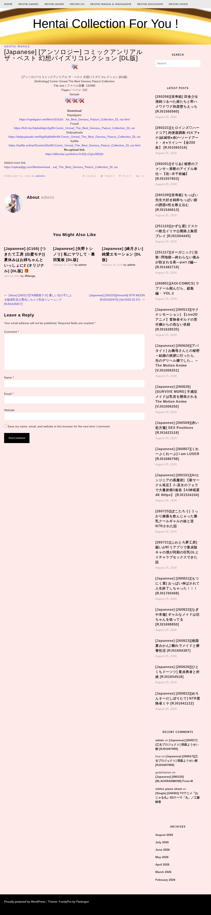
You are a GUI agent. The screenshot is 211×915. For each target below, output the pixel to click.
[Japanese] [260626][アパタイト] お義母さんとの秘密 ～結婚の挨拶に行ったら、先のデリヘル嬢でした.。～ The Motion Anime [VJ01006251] (177, 358)
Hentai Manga (17, 46)
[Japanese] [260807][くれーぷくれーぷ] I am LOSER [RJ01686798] (177, 454)
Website (9, 410)
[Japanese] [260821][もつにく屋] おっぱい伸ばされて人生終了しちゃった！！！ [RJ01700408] (177, 586)
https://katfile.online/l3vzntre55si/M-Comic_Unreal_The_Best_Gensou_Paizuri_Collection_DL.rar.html (74, 145)
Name (9, 377)
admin (40, 176)
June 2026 (162, 849)
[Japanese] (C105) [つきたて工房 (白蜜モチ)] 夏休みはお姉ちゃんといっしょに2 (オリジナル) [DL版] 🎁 (25, 260)
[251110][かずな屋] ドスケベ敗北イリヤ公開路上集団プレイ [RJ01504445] (176, 231)
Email (8, 393)
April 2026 (162, 864)
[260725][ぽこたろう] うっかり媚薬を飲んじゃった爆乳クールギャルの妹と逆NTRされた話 (176, 518)
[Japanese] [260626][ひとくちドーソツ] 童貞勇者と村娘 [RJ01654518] (177, 672)
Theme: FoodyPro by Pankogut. (68, 901)
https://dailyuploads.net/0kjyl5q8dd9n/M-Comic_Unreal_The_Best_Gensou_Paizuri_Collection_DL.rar (74, 136)
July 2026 (162, 842)
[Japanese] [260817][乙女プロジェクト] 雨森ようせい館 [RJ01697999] (177, 744)
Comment (11, 331)
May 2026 (162, 857)
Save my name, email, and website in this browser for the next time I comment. (59, 426)
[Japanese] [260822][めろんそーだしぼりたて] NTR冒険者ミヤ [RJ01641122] (177, 698)
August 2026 (164, 834)
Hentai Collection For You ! (105, 24)
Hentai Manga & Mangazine (110, 4)
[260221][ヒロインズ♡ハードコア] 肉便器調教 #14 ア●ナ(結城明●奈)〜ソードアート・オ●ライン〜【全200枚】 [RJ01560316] (177, 137)
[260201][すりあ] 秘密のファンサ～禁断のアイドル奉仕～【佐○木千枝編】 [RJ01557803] (176, 171)
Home (8, 4)
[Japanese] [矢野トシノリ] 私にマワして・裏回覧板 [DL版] (74, 254)
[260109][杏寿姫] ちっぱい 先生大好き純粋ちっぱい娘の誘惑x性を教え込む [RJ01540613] (176, 202)
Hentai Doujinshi (150, 4)
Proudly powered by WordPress (24, 901)
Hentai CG (77, 4)
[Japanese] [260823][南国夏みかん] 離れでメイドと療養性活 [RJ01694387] (177, 645)
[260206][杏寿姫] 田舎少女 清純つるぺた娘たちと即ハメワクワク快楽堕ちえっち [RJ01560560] (176, 104)
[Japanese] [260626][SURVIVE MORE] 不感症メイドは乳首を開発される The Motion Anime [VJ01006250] (176, 396)
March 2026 (163, 872)
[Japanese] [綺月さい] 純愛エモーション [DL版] (122, 254)
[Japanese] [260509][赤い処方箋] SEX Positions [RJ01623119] (177, 427)
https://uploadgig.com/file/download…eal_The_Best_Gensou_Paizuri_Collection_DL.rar (61, 167)
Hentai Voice (178, 4)
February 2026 (165, 879)
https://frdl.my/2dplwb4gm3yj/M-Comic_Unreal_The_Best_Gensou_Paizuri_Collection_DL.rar (74, 128)
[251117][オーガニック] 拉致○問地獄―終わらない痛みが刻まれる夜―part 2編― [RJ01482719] (177, 260)
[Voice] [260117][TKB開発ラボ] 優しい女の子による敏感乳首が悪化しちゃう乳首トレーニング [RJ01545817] (38, 300)
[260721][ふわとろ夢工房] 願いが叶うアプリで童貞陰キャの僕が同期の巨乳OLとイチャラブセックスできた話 (177, 552)
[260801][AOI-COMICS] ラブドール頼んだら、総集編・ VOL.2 (177, 288)
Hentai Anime (54, 4)
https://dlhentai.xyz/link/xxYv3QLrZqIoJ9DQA (74, 154)
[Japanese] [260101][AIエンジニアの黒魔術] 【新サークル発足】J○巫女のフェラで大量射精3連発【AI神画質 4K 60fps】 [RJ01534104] (177, 485)
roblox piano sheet (168, 788)
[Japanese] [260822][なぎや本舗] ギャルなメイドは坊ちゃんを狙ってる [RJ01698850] (177, 617)
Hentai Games (28, 4)
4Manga (30, 276)
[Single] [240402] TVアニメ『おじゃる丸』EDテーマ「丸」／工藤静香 (177, 797)
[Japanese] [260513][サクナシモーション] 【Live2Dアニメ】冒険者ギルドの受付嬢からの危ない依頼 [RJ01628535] (177, 319)
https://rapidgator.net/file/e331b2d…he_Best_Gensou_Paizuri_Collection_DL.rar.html (74, 119)
